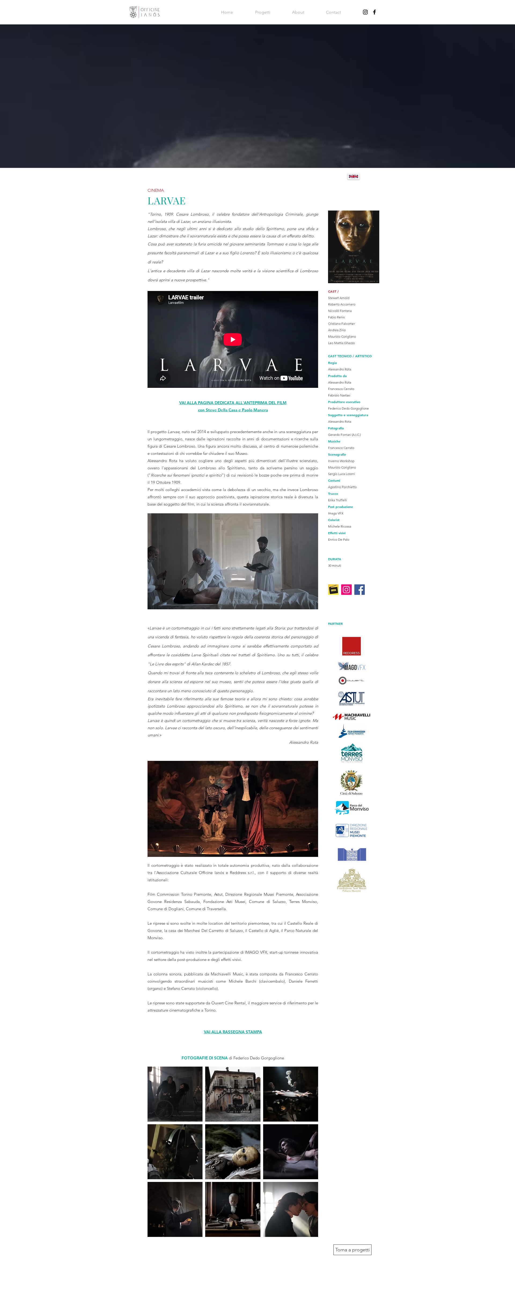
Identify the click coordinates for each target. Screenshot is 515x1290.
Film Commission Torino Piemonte (179, 894)
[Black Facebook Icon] (374, 12)
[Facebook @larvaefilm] (359, 589)
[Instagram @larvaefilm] (346, 589)
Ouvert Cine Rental (228, 1002)
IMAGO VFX (256, 952)
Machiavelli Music (227, 973)
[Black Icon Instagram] (365, 12)
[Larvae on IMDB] (333, 589)
